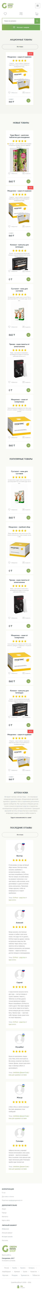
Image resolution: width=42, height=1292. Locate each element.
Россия (6, 1268)
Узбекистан (36, 1275)
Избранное (5, 1229)
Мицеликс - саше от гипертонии (19, 400)
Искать (37, 21)
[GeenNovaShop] (8, 5)
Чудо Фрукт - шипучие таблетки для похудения (19, 136)
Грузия (25, 1271)
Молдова (14, 1275)
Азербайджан (6, 1271)
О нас (4, 1192)
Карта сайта (6, 1220)
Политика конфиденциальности (12, 1200)
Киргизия (5, 1275)
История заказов (7, 1236)
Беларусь (32, 1268)
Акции (4, 1209)
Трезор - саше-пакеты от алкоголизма (19, 345)
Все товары (20, 46)
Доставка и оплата (8, 1196)
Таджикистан (25, 1275)
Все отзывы (20, 834)
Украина (22, 1268)
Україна (14, 1268)
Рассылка (5, 1240)
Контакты (5, 1216)
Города (4, 1212)
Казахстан (33, 1271)
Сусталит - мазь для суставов (19, 290)
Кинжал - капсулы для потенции (19, 246)
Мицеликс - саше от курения (19, 57)
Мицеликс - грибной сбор (19, 527)
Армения (17, 1271)
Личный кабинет (7, 1233)
